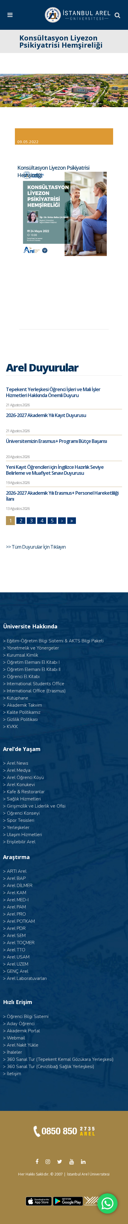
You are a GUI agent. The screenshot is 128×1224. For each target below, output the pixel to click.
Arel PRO (16, 914)
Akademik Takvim (24, 705)
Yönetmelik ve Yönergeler (33, 648)
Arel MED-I (18, 900)
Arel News (17, 763)
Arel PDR (16, 928)
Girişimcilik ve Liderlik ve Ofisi (36, 806)
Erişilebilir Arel (21, 842)
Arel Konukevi (21, 785)
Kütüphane (17, 698)
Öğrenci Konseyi (23, 813)
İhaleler (14, 1052)
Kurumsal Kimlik (22, 655)
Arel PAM (16, 907)
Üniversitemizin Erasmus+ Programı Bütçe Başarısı (56, 441)
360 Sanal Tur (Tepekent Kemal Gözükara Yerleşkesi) (60, 1059)
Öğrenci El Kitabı (23, 677)
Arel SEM (16, 936)
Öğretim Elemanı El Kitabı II (33, 669)
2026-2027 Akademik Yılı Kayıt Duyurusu (46, 415)
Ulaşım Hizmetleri (24, 835)
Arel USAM (18, 957)
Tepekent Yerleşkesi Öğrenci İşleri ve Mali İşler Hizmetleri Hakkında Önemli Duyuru (53, 392)
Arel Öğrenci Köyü (25, 777)
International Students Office (35, 684)
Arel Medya (18, 770)
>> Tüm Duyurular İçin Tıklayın (36, 547)
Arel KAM (16, 893)
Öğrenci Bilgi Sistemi (28, 1017)
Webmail (16, 1038)
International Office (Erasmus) (36, 691)
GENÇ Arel (17, 971)
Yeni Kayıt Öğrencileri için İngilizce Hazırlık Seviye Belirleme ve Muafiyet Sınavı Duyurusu (55, 470)
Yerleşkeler (18, 827)
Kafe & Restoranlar (26, 792)
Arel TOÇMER (21, 943)
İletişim (14, 1074)
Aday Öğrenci (21, 1024)
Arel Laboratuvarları (27, 978)
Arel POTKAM (21, 921)
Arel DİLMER (19, 886)
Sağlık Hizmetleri (24, 799)
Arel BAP (16, 878)
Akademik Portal (23, 1031)
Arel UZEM (17, 964)
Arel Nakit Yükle (22, 1045)
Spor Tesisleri (20, 820)
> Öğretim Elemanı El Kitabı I (31, 662)
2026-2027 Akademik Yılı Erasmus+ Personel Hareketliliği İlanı (62, 496)
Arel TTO (16, 950)
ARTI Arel (16, 871)
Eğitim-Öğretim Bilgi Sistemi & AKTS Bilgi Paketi (55, 641)
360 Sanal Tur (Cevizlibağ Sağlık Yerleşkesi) (50, 1067)
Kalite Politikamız (23, 712)
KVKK (12, 727)
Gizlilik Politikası (22, 719)
